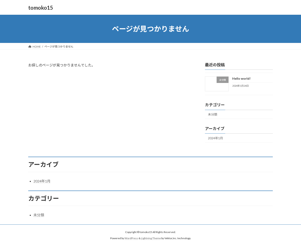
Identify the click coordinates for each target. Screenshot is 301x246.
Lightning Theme (151, 238)
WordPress (131, 238)
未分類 (212, 114)
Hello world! (241, 78)
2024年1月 (215, 138)
